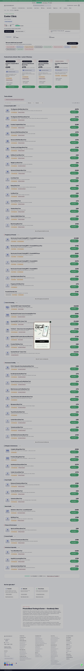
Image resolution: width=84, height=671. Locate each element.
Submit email (42, 341)
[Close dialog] (50, 322)
